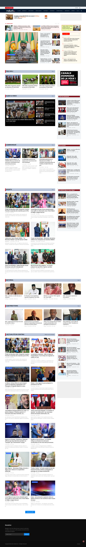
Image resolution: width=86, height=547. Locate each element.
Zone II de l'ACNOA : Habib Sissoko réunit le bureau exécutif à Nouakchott (16, 266)
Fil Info (19, 10)
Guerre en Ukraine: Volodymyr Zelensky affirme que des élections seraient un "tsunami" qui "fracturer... (73, 117)
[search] (81, 11)
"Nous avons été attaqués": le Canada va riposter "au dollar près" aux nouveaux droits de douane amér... (73, 109)
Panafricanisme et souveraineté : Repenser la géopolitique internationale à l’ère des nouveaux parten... (73, 210)
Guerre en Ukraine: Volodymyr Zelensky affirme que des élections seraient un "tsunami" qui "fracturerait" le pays (16, 441)
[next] (58, 23)
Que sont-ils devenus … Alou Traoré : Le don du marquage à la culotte (73, 364)
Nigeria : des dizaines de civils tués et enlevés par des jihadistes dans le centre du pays (73, 124)
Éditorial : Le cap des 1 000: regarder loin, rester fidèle (52, 296)
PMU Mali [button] (24, 10)
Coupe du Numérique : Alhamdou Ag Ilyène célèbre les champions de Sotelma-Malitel (43, 238)
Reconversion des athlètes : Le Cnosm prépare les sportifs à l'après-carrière (41, 266)
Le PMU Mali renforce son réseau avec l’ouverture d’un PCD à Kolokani (29, 161)
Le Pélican (6, 298)
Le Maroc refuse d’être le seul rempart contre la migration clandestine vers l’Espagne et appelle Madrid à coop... (16, 384)
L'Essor (68, 151)
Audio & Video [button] (38, 10)
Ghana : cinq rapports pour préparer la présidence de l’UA (45, 35)
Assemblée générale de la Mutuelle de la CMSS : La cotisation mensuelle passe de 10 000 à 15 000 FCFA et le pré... (47, 162)
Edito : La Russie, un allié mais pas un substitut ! (13, 296)
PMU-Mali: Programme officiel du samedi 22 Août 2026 (29, 86)
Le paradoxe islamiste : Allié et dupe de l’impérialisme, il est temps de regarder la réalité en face (42, 355)
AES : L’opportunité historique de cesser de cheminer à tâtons (14, 322)
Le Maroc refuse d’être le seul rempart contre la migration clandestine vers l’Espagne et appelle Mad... (73, 102)
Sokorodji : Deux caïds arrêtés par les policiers (72, 157)
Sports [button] (72, 10)
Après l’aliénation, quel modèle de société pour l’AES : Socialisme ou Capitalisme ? (70, 323)
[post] (21, 47)
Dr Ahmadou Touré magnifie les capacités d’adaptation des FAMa (31, 296)
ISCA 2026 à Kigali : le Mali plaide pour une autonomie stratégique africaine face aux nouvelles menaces (73, 225)
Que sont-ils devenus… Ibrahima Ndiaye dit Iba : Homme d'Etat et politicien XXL (72, 372)
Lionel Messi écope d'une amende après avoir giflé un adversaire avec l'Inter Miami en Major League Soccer (43, 211)
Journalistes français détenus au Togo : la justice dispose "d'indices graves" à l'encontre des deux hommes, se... (16, 412)
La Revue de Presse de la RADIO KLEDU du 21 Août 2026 (50, 102)
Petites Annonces (9, 7)
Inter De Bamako (46, 298)
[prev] (56, 23)
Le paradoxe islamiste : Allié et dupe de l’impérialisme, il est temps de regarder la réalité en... (71, 46)
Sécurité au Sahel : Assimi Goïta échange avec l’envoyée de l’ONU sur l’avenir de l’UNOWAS (72, 203)
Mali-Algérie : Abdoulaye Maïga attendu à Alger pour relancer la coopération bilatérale (16, 469)
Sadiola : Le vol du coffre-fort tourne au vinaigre (73, 150)
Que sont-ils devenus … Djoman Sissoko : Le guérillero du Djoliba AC (72, 357)
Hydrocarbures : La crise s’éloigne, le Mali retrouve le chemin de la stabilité (46, 60)
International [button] (59, 10)
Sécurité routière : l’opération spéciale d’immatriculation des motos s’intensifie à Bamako (45, 52)
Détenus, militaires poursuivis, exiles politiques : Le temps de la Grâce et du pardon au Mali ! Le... (22, 27)
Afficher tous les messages (49, 334)
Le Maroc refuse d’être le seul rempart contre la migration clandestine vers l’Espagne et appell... (70, 53)
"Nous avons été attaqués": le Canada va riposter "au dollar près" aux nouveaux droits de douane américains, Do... (42, 412)
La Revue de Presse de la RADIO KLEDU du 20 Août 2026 (50, 121)
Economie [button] (52, 10)
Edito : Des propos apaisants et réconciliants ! (70, 296)
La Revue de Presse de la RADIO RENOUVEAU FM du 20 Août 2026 (50, 114)
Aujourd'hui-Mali (16, 29)
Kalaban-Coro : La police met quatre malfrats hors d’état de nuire (73, 171)
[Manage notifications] (83, 541)
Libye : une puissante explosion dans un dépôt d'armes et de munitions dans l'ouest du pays (43, 498)
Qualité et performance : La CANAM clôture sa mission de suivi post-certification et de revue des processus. (12, 161)
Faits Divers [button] (30, 10)
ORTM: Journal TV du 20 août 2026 (49, 109)
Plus (78, 10)
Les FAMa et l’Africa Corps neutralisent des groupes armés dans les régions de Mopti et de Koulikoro (50, 27)
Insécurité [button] (67, 10)
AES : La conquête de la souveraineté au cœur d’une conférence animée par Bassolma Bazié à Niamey (73, 196)
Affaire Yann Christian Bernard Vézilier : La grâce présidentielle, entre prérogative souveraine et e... (52, 323)
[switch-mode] (80, 7)
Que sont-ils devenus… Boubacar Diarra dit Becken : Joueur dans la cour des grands (73, 340)
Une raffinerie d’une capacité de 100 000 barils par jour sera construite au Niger (73, 217)
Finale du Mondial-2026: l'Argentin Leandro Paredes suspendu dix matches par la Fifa (71, 40)
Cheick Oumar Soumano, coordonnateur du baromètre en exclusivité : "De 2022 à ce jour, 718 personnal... (73, 132)
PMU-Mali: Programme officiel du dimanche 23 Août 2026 (12, 86)
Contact (76, 7)
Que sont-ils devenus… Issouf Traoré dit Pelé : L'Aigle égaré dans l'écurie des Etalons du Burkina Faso (73, 349)
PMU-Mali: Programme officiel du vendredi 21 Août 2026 (47, 86)
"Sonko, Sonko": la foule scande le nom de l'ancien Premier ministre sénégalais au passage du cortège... (67, 27)
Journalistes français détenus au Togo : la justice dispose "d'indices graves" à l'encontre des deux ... (46, 43)
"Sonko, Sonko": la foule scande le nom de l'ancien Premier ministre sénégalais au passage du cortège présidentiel (42, 469)
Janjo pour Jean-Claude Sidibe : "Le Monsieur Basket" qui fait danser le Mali (16, 238)
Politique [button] (45, 10)
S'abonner (27, 534)
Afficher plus (29, 512)
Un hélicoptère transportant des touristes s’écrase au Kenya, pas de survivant (73, 177)
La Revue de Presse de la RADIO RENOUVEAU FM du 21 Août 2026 (20, 120)
